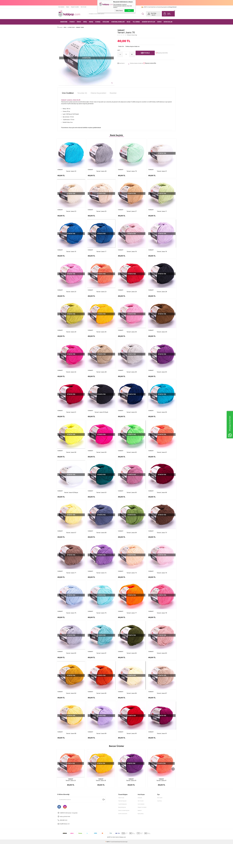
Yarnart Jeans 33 (71, 171)
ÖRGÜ (79, 22)
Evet (129, 10)
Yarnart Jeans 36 (132, 332)
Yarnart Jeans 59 (101, 452)
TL (169, 14)
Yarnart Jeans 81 (101, 653)
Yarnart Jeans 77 (132, 613)
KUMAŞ (97, 22)
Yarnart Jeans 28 (162, 291)
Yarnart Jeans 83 (162, 653)
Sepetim (140, 810)
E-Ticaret (111, 841)
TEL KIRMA (136, 22)
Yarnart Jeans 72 (101, 573)
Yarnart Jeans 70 (162, 532)
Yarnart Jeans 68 (101, 532)
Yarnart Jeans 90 (132, 733)
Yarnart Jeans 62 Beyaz (71, 492)
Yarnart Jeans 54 (132, 412)
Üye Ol (153, 15)
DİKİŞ (85, 22)
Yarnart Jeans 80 (71, 653)
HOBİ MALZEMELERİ (118, 22)
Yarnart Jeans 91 (162, 733)
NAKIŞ (91, 22)
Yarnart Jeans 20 (71, 291)
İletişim (67, 6)
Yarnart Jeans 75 (71, 613)
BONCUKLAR (168, 22)
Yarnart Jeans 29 (71, 332)
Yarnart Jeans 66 (162, 492)
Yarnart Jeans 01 (162, 171)
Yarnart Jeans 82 (132, 653)
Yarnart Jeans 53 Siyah (101, 412)
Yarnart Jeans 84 (71, 693)
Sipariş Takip (140, 813)
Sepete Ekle (145, 53)
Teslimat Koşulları (122, 801)
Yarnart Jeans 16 (71, 251)
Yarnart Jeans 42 (71, 372)
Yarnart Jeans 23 (101, 291)
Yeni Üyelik (159, 797)
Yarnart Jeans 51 (71, 412)
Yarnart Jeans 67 (71, 532)
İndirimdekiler (61, 6)
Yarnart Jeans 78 (162, 613)
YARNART (60, 169)
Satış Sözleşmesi (122, 807)
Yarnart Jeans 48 (101, 372)
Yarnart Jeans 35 (101, 332)
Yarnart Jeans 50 (162, 372)
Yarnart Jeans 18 (132, 251)
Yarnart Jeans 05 (101, 211)
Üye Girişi (153, 13)
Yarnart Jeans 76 (101, 613)
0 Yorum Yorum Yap (132, 35)
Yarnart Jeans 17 (101, 251)
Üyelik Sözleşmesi (122, 804)
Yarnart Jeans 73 (132, 573)
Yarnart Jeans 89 (101, 733)
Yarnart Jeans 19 (162, 251)
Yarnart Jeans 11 (162, 211)
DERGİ (159, 22)
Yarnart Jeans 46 (101, 171)
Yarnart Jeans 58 (71, 452)
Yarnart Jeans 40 (162, 332)
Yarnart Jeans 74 (162, 573)
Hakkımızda (121, 797)
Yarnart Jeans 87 (162, 693)
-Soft (107, 841)
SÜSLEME (106, 22)
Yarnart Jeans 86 (132, 693)
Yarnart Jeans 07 (132, 211)
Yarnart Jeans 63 (101, 492)
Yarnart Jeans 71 (71, 573)
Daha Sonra (119, 10)
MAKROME (63, 22)
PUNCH (72, 22)
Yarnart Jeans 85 (101, 693)
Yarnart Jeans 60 (132, 452)
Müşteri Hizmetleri (75, 6)
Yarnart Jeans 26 (132, 291)
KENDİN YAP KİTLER (148, 22)
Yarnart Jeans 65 (132, 492)
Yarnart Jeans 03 (71, 211)
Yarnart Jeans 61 (162, 452)
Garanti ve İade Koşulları (123, 810)
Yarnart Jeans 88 (71, 733)
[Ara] (143, 14)
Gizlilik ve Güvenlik (122, 813)
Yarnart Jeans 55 (162, 412)
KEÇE (128, 22)
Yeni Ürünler (83, 6)
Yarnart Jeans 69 (132, 532)
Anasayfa (140, 797)
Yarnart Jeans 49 (132, 372)
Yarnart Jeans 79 (132, 171)
